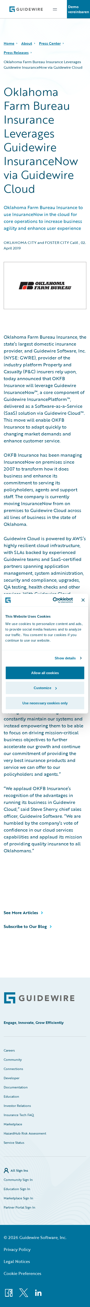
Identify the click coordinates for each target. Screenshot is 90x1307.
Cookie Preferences (22, 1273)
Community (13, 1059)
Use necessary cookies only (45, 703)
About (26, 43)
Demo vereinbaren (78, 9)
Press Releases (16, 52)
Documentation (16, 1087)
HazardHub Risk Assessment (25, 1133)
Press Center (50, 43)
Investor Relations (17, 1105)
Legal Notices (17, 1261)
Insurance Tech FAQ (19, 1114)
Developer (11, 1078)
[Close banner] (83, 600)
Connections (13, 1068)
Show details (65, 658)
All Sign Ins (19, 1170)
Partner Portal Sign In (19, 1207)
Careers (9, 1050)
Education (11, 1096)
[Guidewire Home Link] (39, 998)
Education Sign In (17, 1188)
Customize (42, 688)
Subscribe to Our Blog (25, 926)
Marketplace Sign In (18, 1198)
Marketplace (13, 1124)
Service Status (14, 1142)
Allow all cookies (45, 673)
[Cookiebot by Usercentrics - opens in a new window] (54, 600)
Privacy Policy (17, 1249)
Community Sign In (18, 1179)
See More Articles (21, 913)
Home (9, 43)
